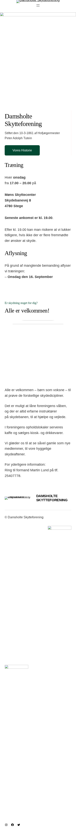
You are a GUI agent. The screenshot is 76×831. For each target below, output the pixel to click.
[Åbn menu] (38, 5)
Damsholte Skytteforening (52, 498)
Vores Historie (22, 150)
